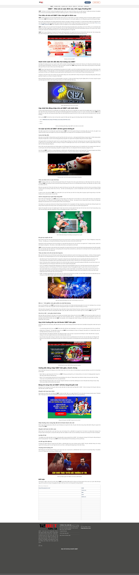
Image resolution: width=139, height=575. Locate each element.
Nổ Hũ (70, 6)
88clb (83, 488)
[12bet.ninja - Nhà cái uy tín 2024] (44, 2)
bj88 (82, 492)
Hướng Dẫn (57, 6)
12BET (51, 6)
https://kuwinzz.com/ (86, 528)
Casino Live (64, 6)
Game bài (86, 6)
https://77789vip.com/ (55, 119)
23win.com (84, 490)
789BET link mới (45, 24)
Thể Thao (80, 6)
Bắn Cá (75, 6)
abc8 (83, 494)
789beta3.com (45, 119)
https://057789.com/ (65, 119)
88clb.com (84, 496)
